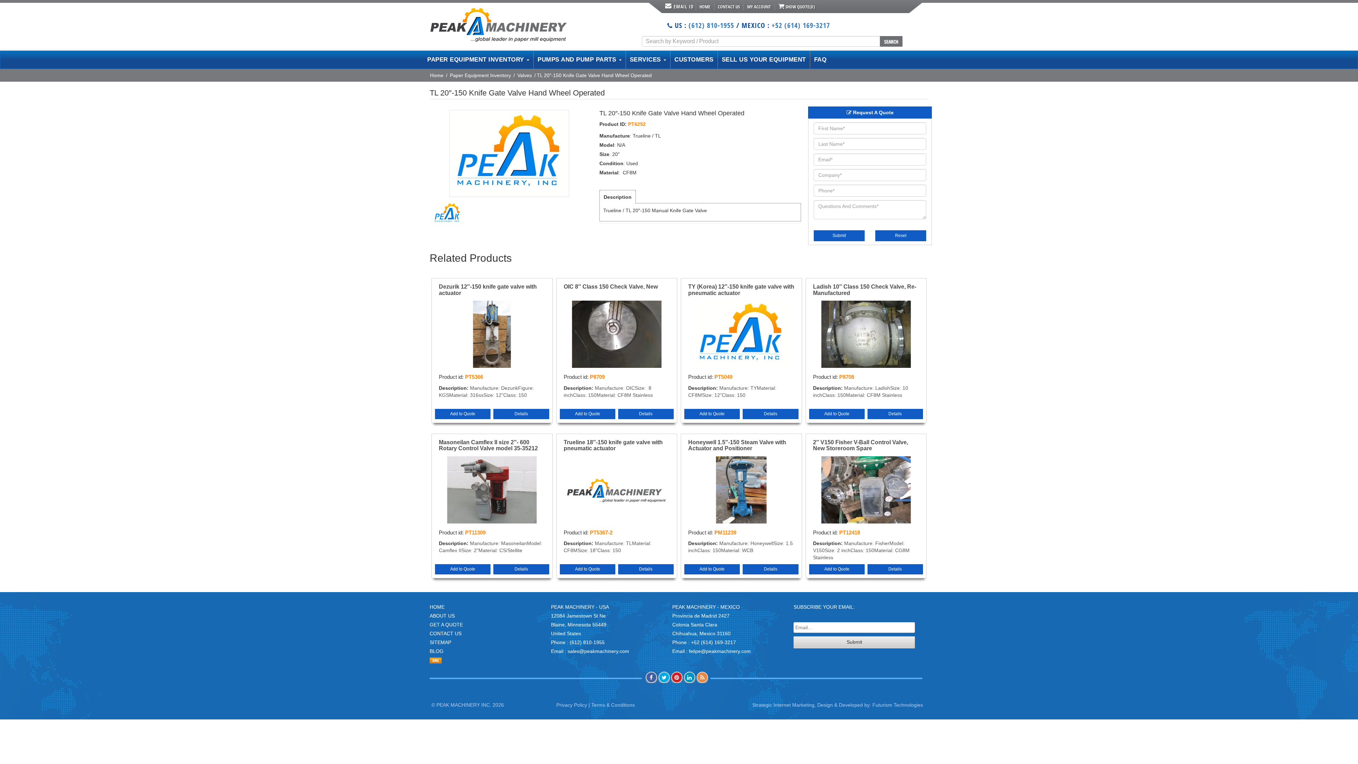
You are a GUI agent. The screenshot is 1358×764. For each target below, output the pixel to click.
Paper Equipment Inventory (480, 75)
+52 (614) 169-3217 (801, 25)
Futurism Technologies (897, 705)
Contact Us (729, 7)
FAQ (820, 59)
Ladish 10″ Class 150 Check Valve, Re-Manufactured (864, 290)
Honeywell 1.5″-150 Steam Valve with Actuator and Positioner (737, 445)
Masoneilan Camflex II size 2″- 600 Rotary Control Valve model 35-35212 (488, 445)
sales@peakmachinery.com (598, 651)
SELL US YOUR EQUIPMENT (764, 59)
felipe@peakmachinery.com (720, 651)
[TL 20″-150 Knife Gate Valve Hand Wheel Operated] (509, 153)
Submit (839, 235)
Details (521, 413)
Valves (524, 75)
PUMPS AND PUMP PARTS (578, 59)
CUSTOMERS (694, 59)
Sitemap (440, 642)
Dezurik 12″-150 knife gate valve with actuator (488, 290)
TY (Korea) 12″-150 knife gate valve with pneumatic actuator (741, 290)
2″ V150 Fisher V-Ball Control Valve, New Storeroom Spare (860, 445)
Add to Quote (462, 413)
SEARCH (891, 41)
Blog (436, 651)
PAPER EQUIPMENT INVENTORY (476, 59)
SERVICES (646, 59)
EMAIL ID (684, 6)
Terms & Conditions (613, 705)
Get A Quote (446, 624)
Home (705, 7)
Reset (900, 235)
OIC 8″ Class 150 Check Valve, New (611, 287)
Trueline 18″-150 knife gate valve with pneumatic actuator (613, 445)
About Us (442, 616)
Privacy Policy (571, 705)
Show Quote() (799, 7)
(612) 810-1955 (711, 25)
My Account (759, 7)
